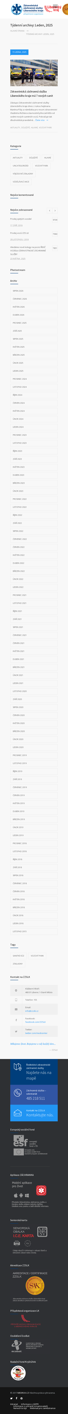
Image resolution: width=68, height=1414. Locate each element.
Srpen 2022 (18, 531)
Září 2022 (17, 523)
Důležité (25, 127)
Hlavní (34, 127)
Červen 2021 (19, 643)
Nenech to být (20, 1408)
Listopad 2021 (20, 603)
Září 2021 (17, 619)
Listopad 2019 (20, 763)
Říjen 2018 (17, 859)
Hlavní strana (17, 31)
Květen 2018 (19, 899)
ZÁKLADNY (18, 963)
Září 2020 (17, 699)
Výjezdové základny (23, 173)
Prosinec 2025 (20, 323)
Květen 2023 (19, 467)
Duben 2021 (18, 659)
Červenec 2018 (20, 883)
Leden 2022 (18, 587)
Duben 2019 (18, 811)
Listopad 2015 (20, 931)
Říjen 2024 (17, 395)
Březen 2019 (19, 819)
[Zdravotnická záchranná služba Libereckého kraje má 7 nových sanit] (34, 73)
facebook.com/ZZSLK (35, 1022)
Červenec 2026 (20, 299)
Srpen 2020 (18, 707)
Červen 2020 (19, 715)
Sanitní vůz (18, 955)
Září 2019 (17, 779)
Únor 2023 (18, 491)
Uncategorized (20, 165)
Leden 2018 (18, 923)
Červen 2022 (19, 547)
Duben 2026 (18, 315)
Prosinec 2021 (20, 595)
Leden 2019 (18, 835)
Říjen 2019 (17, 771)
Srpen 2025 (18, 339)
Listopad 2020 (20, 691)
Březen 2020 (19, 731)
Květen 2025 (19, 347)
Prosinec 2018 (20, 843)
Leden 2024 (18, 427)
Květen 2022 (19, 555)
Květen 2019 (19, 803)
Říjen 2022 (17, 515)
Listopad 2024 (20, 387)
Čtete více (40, 120)
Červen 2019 (19, 795)
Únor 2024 (18, 419)
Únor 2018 (18, 915)
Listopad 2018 (20, 851)
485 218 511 (35, 1098)
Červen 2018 (19, 891)
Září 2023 (17, 459)
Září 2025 (17, 331)
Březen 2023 (19, 483)
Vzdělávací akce (21, 181)
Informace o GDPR (30, 1404)
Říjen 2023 (17, 451)
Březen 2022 (19, 571)
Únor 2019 (18, 827)
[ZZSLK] (31, 9)
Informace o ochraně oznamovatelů (30, 1406)
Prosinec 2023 (20, 435)
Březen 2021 (19, 667)
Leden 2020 (18, 747)
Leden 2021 (18, 683)
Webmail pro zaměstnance (43, 1408)
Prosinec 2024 (20, 379)
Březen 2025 (19, 355)
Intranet (14, 1404)
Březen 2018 (19, 907)
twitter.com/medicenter (36, 1033)
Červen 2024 (19, 403)
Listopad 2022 (20, 507)
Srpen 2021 (18, 627)
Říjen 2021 (17, 611)
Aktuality (15, 127)
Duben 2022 (18, 563)
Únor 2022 (18, 579)
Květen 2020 (19, 723)
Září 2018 (17, 867)
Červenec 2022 (20, 539)
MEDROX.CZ (23, 1392)
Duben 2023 (18, 475)
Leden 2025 (18, 371)
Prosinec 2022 (20, 499)
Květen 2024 (19, 411)
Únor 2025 (18, 363)
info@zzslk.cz (31, 1011)
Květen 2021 (19, 651)
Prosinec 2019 (20, 755)
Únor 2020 (18, 739)
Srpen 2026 (18, 291)
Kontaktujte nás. (40, 1114)
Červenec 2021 (20, 635)
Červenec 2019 (20, 787)
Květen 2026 (19, 307)
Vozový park (45, 127)
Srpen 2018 (18, 875)
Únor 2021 (18, 675)
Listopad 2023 (20, 443)
